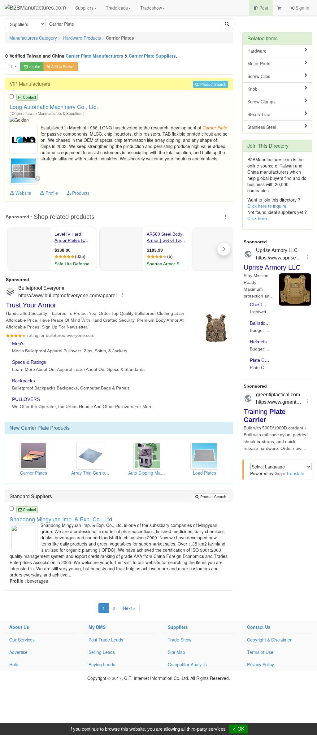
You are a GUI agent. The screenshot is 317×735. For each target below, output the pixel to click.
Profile (51, 193)
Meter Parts (258, 63)
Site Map (176, 652)
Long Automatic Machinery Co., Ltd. (54, 106)
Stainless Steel (261, 127)
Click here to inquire (266, 206)
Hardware (257, 51)
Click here (257, 218)
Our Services (22, 640)
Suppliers (84, 8)
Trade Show (179, 640)
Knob (252, 89)
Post (263, 8)
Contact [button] (29, 97)
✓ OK (238, 729)
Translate (295, 473)
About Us (19, 627)
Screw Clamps (261, 101)
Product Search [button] (212, 84)
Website (22, 193)
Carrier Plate (35, 427)
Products (80, 193)
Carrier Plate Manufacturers (94, 56)
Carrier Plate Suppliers (152, 56)
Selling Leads (102, 652)
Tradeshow (151, 8)
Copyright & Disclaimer (269, 640)
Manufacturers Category (33, 38)
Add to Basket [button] (62, 66)
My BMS (97, 627)
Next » (129, 608)
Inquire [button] (34, 66)
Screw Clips (258, 76)
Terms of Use (260, 652)
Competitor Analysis (187, 664)
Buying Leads (102, 664)
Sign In (301, 8)
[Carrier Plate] (24, 139)
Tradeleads (117, 8)
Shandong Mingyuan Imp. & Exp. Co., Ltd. (62, 519)
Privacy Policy (260, 664)
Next (37, 179)
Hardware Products (82, 38)
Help (13, 664)
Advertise (18, 652)
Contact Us (259, 627)
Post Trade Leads (106, 640)
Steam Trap (258, 114)
